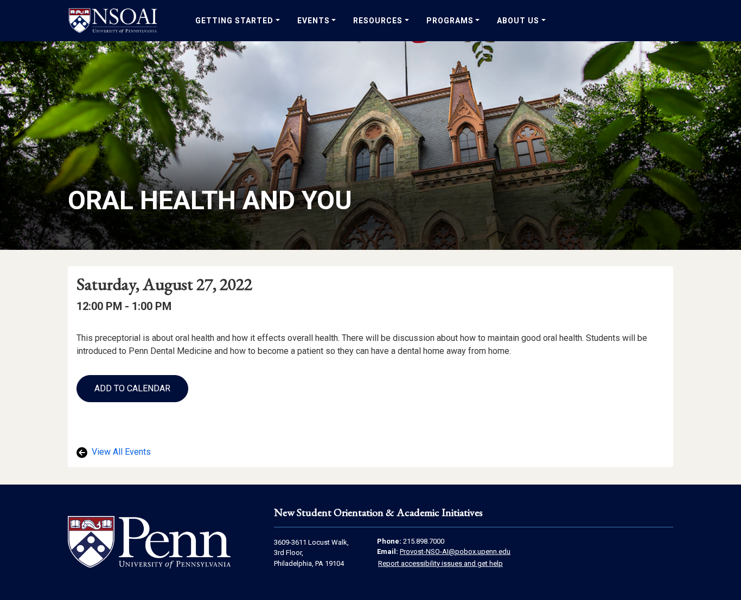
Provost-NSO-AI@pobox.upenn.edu (455, 551)
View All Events (120, 452)
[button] (132, 388)
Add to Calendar (132, 388)
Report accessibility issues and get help (440, 563)
